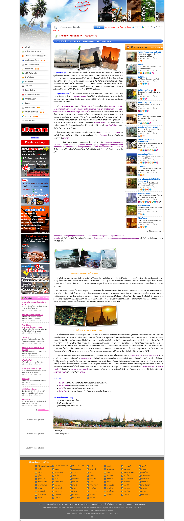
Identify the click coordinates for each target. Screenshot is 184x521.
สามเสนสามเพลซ (144, 206)
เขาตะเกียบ (42, 494)
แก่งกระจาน (145, 494)
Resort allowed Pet (61, 465)
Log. (91, 510)
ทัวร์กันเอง (25, 379)
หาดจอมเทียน (128, 479)
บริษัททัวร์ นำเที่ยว (31, 73)
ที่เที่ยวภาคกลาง (119, 14)
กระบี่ (91, 466)
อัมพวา (92, 482)
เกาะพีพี (126, 485)
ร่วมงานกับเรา (30, 107)
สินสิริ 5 (140, 64)
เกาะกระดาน (42, 485)
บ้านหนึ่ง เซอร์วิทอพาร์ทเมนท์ (148, 127)
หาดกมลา (75, 479)
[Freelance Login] (35, 145)
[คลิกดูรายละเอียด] (35, 177)
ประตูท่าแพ (59, 472)
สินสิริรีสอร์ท (142, 77)
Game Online (30, 90)
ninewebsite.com (107, 510)
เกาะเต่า (75, 491)
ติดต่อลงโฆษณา (30, 99)
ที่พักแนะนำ (29, 69)
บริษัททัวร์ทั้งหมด (43, 410)
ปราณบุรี (75, 472)
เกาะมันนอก (145, 485)
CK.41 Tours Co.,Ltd (30, 389)
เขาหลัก (58, 494)
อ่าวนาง (109, 482)
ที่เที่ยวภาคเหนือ (105, 14)
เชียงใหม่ (127, 494)
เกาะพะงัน (110, 485)
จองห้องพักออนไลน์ (32, 60)
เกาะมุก (40, 488)
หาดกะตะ (93, 479)
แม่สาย (57, 497)
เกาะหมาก (144, 488)
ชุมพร (57, 469)
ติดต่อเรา (28, 103)
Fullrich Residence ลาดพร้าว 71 (149, 52)
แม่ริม (40, 497)
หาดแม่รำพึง (59, 482)
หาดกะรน (110, 479)
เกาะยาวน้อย (59, 488)
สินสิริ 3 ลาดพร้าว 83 (145, 102)
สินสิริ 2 (140, 115)
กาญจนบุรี (127, 466)
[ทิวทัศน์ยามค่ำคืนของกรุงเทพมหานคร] (85, 327)
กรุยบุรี (109, 466)
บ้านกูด (143, 469)
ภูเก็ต (57, 475)
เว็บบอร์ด (28, 116)
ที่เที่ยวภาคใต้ (163, 14)
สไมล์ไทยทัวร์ (27, 360)
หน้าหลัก (28, 47)
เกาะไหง (127, 491)
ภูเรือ (74, 475)
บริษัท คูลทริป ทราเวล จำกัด (31, 368)
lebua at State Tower (145, 154)
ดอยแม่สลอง (76, 469)
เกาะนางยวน (94, 485)
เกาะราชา (75, 488)
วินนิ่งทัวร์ (25, 337)
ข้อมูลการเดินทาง (73, 41)
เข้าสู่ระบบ (138, 27)
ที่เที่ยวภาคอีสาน (134, 14)
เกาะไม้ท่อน (111, 491)
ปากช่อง (92, 472)
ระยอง (92, 475)
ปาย (108, 472)
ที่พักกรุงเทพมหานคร (139, 47)
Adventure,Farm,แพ (45, 466)
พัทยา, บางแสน (129, 472)
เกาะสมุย (127, 488)
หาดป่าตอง (145, 479)
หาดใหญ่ (75, 482)
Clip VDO (28, 86)
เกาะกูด (57, 485)
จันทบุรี (143, 466)
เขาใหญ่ (92, 494)
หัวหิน (57, 479)
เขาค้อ (143, 491)
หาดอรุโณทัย (42, 482)
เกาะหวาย (58, 491)
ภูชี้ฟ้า (40, 475)
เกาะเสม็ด (93, 491)
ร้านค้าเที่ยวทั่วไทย (31, 112)
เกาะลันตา (93, 488)
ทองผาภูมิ (93, 469)
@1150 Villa (142, 166)
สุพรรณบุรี (41, 479)
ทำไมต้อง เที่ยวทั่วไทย (32, 94)
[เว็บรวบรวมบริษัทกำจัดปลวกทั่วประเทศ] (35, 136)
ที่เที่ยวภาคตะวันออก (148, 14)
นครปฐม (127, 469)
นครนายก (110, 469)
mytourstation (27, 399)
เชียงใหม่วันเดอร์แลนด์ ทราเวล (32, 315)
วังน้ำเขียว (110, 475)
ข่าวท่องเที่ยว (29, 82)
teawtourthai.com (82, 510)
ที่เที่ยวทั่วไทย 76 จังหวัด (33, 51)
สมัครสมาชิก (148, 27)
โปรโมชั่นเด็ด (29, 77)
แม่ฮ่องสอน (76, 497)
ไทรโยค (92, 497)
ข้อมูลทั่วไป (91, 35)
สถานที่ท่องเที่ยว (88, 41)
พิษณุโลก (144, 472)
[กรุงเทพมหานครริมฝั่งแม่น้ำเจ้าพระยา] (85, 270)
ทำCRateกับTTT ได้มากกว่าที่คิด (36, 56)
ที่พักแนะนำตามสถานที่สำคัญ (39, 462)
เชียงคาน (110, 494)
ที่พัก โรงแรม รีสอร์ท (104, 41)
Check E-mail (30, 120)
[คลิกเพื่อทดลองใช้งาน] (35, 294)
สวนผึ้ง (126, 475)
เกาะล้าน (110, 488)
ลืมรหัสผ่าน (159, 27)
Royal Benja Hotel (144, 193)
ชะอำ (40, 469)
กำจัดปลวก (35, 138)
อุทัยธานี (127, 482)
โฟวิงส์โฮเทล (142, 218)
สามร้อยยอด (145, 475)
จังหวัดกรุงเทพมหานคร (70, 35)
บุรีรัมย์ (40, 472)
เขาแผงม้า (75, 494)
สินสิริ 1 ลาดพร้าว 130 (145, 90)
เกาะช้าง (75, 485)
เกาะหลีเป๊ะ (42, 491)
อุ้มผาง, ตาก (145, 482)
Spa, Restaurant (78, 465)
